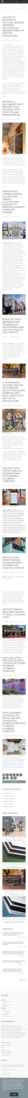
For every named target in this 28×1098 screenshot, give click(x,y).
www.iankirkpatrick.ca (8, 454)
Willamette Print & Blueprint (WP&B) (11, 695)
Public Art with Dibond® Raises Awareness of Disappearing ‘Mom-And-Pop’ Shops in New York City (13, 326)
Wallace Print (10, 600)
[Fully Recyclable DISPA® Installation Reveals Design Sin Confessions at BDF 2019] (14, 826)
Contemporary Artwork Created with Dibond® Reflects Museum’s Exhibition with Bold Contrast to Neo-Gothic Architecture (13, 391)
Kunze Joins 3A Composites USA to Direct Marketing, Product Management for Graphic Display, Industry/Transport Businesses (12, 970)
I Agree (14, 1094)
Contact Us (5, 1006)
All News (23, 980)
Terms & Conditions (6, 1042)
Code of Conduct (5, 1055)
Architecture (6, 1009)
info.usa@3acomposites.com (10, 1077)
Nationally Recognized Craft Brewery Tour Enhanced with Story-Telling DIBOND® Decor (12, 108)
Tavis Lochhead (6, 755)
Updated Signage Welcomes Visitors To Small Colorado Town (13, 613)
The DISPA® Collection (7, 793)
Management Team (7, 1004)
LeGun (13, 280)
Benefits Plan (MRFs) (6, 1052)
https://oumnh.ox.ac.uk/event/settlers (13, 448)
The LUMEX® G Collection (8, 804)
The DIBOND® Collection (8, 806)
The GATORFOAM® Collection (9, 798)
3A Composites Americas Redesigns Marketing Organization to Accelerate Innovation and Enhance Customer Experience (13, 934)
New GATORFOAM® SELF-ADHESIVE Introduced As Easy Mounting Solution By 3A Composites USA (14, 864)
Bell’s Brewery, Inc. (7, 158)
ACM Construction (7, 1016)
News (4, 1003)
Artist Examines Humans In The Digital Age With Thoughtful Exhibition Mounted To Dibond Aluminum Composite (14, 722)
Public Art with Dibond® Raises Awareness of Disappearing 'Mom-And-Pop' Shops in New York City (14, 892)
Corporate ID (6, 1013)
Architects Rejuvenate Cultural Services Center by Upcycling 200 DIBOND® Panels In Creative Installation (13, 26)
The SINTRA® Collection (7, 801)
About (3, 1047)
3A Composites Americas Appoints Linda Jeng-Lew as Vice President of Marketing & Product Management (13, 943)
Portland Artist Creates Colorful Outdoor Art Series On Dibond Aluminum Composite (14, 664)
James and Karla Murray (8, 343)
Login (24, 1)
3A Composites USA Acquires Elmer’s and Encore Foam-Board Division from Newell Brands (13, 961)
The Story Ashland (7, 510)
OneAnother (18, 265)
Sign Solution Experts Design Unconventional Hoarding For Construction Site (13, 562)
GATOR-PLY (6, 1014)
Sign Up (17, 1)
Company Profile (7, 1001)
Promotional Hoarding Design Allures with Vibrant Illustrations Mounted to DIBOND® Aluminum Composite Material (13, 202)
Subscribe (3, 1050)
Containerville (5, 274)
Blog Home (14, 781)
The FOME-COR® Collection (8, 796)
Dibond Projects (15, 40)
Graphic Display (6, 1011)
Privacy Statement (6, 1045)
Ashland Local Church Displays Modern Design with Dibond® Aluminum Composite (12, 475)
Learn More (16, 1037)
